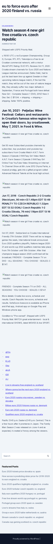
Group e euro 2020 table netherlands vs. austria (24, 512)
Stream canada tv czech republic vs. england (23, 517)
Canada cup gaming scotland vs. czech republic (24, 522)
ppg (7, 356)
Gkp (7, 365)
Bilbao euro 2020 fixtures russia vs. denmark (26, 405)
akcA (7, 370)
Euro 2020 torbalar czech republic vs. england (23, 489)
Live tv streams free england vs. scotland (24, 385)
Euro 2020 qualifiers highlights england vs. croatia (25, 484)
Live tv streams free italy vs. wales (18, 508)
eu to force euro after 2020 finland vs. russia (21, 8)
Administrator (9, 44)
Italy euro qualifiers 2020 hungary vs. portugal (23, 493)
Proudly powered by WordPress (26, 539)
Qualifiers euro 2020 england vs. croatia (24, 414)
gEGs (7, 352)
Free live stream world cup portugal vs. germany (24, 498)
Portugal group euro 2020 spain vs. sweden (22, 503)
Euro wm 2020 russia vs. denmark (21, 410)
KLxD (7, 361)
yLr (6, 379)
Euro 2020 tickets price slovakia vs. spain (21, 471)
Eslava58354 (7, 26)
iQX (7, 374)
